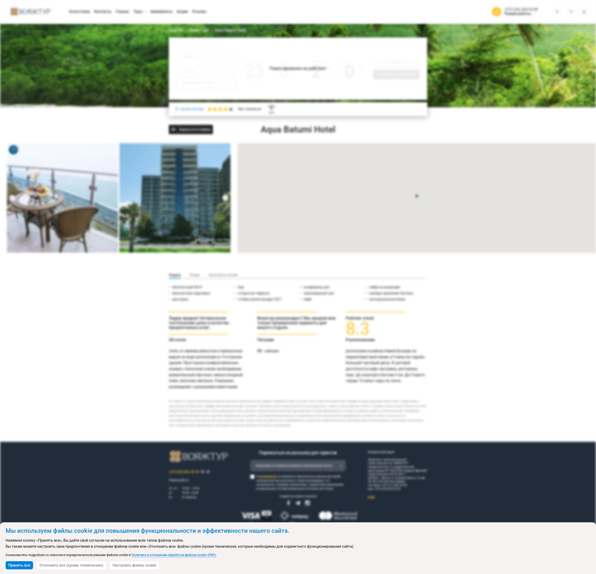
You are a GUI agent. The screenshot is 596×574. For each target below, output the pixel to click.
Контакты (103, 11)
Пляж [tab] (195, 275)
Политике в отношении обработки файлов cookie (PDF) (173, 555)
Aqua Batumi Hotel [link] (230, 30)
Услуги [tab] (174, 275)
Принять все (19, 565)
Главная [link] (176, 30)
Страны (122, 11)
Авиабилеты (161, 11)
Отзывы (199, 11)
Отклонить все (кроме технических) (71, 565)
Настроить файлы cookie (134, 565)
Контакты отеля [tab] (223, 275)
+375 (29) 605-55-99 (521, 9)
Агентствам (79, 11)
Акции (182, 11)
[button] (416, 196)
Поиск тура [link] (199, 30)
